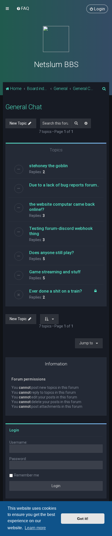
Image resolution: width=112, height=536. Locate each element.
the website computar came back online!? (62, 207)
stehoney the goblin (48, 165)
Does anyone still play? (51, 252)
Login (14, 430)
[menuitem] (22, 8)
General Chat (23, 107)
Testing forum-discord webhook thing (61, 231)
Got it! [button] (82, 518)
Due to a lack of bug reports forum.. (64, 185)
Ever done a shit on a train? (55, 291)
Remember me (26, 475)
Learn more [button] (35, 528)
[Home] (56, 39)
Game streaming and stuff (54, 271)
